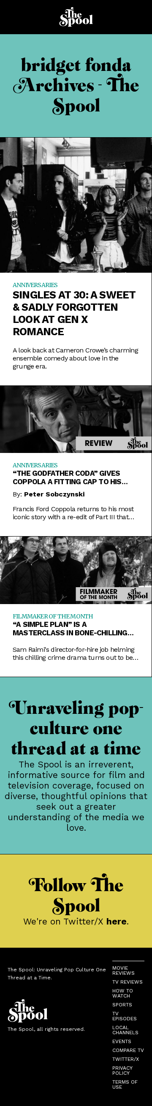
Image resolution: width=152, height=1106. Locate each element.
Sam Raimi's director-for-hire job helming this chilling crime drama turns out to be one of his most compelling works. (73, 653)
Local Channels (125, 1030)
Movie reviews (123, 970)
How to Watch (122, 993)
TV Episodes (124, 1016)
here (116, 921)
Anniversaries (35, 285)
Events (121, 1041)
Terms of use (125, 1084)
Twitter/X (125, 1059)
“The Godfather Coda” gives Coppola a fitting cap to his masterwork (67, 477)
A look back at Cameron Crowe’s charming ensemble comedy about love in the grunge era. (75, 358)
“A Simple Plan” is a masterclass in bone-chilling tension (70, 628)
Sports (122, 1004)
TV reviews (127, 981)
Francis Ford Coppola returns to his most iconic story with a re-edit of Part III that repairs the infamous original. (73, 513)
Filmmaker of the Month (53, 616)
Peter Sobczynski (54, 494)
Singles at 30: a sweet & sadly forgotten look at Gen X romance (74, 313)
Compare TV (128, 1050)
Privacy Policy (122, 1070)
